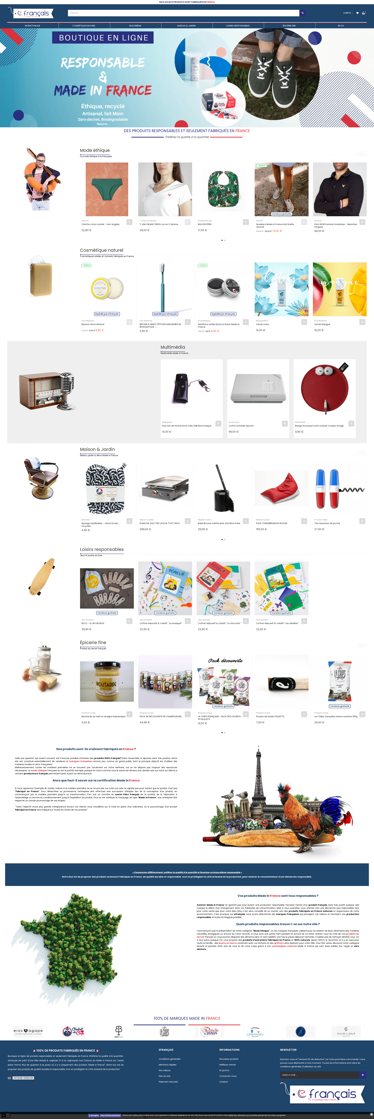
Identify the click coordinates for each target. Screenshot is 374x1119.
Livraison (223, 1081)
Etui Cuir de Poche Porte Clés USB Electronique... (187, 425)
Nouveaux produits (228, 1059)
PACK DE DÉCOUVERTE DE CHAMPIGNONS (161, 716)
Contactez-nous (228, 1076)
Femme (85, 220)
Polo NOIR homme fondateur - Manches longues (335, 225)
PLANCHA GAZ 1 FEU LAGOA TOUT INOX (160, 523)
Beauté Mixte (262, 320)
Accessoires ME (205, 220)
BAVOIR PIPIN (204, 224)
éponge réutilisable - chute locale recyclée (100, 524)
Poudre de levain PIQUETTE (270, 716)
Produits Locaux (89, 713)
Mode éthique (95, 150)
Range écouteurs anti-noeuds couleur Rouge (319, 425)
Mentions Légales (167, 1064)
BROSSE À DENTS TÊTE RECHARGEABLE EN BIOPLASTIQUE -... (160, 325)
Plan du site (164, 1076)
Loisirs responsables (102, 549)
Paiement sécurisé (168, 1081)
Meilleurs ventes (227, 1064)
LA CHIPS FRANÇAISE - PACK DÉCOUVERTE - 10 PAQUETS (220, 717)
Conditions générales (169, 1059)
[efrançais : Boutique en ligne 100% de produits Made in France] (31, 13)
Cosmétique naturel (101, 250)
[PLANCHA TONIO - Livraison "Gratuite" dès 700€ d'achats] (119, 1031)
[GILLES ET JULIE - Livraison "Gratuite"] (255, 1031)
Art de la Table (320, 519)
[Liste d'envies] (357, 13)
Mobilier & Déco (205, 519)
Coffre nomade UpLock (241, 425)
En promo (224, 1070)
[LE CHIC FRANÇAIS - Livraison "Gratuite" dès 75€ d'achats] (346, 1031)
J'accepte (94, 1115)
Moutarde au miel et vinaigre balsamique (103, 716)
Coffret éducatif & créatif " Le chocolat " (219, 623)
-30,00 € (262, 165)
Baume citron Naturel (93, 324)
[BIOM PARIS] (28, 1031)
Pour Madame (88, 320)
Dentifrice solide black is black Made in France (218, 325)
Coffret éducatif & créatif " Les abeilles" (277, 623)
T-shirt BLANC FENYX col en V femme (159, 224)
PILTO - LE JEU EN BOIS (93, 623)
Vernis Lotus (262, 324)
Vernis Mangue (322, 324)
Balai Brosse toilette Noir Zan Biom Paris (219, 523)
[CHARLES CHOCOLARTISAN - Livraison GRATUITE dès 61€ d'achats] (300, 1031)
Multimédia (173, 347)
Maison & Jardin (97, 449)
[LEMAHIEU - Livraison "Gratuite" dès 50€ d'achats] (164, 1031)
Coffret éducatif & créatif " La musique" (161, 623)
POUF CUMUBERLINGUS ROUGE (271, 523)
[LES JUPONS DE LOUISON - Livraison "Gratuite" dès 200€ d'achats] (209, 1031)
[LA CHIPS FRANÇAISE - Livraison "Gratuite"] (73, 1031)
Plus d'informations (110, 1115)
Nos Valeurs (164, 1070)
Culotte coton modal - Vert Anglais (101, 224)
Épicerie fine (93, 642)
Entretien (86, 519)
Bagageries (167, 422)
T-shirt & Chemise (148, 220)
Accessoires (234, 422)
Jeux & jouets (88, 619)
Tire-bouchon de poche (327, 523)
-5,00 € (86, 265)
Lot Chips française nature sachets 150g (335, 716)
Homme (318, 220)
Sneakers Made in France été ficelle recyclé (275, 225)
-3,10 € (202, 265)
